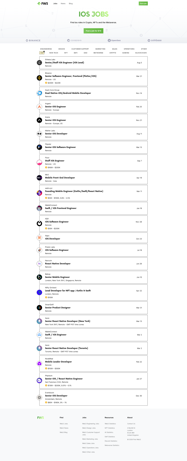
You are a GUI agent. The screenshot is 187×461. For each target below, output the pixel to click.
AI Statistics (109, 432)
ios (41, 53)
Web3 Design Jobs (89, 428)
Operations (129, 49)
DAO (85, 53)
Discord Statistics (111, 441)
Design (62, 49)
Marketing (101, 49)
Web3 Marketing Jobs (90, 439)
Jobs (55, 3)
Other (144, 49)
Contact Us (131, 424)
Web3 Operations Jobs (90, 448)
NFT (66, 53)
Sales (114, 49)
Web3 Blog (63, 432)
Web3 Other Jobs (88, 452)
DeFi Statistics (110, 437)
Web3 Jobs (64, 424)
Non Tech (53, 53)
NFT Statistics (110, 428)
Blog (71, 3)
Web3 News (64, 428)
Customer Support (80, 49)
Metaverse (98, 53)
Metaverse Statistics (112, 445)
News (63, 3)
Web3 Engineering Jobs (90, 424)
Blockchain (141, 53)
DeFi (76, 53)
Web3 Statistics (110, 424)
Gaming (125, 53)
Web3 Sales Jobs (88, 443)
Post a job (143, 3)
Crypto (113, 53)
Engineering (46, 49)
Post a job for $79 (93, 31)
